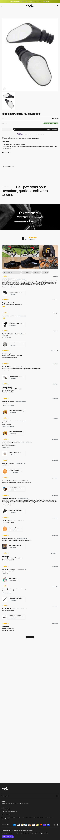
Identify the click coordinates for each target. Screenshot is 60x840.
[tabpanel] (30, 455)
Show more (30, 637)
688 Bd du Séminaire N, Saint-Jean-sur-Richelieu (15, 803)
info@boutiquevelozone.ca (9, 811)
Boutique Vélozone (9, 830)
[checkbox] (45, 272)
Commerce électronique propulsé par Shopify (24, 830)
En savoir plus (46, 1)
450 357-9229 (6, 809)
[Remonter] (58, 838)
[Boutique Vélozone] (30, 6)
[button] (2, 6)
